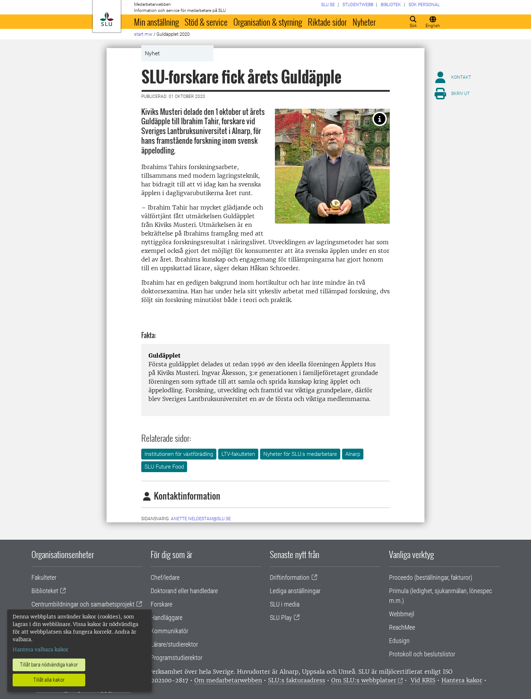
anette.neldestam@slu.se (201, 518)
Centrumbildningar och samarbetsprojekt (82, 604)
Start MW (143, 34)
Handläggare (166, 617)
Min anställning (156, 21)
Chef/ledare (165, 577)
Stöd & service (206, 21)
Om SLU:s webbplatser (363, 680)
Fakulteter (43, 577)
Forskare (161, 604)
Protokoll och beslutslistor (422, 654)
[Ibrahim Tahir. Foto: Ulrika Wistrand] (379, 119)
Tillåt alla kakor (49, 680)
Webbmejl (401, 614)
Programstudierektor (176, 657)
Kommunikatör (169, 631)
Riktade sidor (327, 21)
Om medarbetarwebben (228, 680)
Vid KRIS (423, 680)
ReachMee (402, 627)
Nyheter (364, 21)
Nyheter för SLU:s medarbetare (300, 454)
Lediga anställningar (295, 591)
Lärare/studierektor (174, 644)
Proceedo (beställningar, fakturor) (430, 577)
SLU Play (281, 617)
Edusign (399, 640)
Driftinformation (290, 577)
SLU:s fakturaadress (296, 680)
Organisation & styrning (267, 21)
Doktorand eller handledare (184, 591)
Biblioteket (44, 591)
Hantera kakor (461, 680)
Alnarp (352, 454)
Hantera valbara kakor (40, 649)
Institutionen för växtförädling (178, 454)
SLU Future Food (164, 466)
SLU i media (284, 604)
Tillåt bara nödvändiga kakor (49, 664)
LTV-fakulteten (238, 454)
